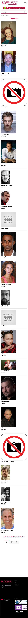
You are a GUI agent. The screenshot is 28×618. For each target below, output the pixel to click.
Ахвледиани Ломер (6, 185)
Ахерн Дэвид (5, 228)
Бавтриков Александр (7, 461)
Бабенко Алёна (5, 370)
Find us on (7, 599)
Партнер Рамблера (19, 611)
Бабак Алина (4, 354)
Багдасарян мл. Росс (7, 530)
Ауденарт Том (5, 73)
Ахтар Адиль (4, 305)
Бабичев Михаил (5, 428)
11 (7, 536)
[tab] (6, 542)
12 (9, 536)
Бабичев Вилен (5, 401)
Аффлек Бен (4, 164)
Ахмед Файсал (5, 257)
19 (22, 536)
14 (13, 536)
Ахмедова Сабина (6, 284)
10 (5, 536)
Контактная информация (19, 583)
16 (17, 536)
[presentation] (6, 542)
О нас (16, 580)
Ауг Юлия (3, 45)
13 (11, 536)
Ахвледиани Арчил (6, 206)
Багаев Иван (4, 481)
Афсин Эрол (4, 107)
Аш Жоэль (4, 326)
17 (18, 536)
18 (20, 536)
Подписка (16, 585)
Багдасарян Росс (6, 502)
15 (15, 536)
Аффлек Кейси (5, 134)
